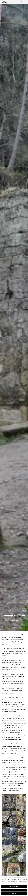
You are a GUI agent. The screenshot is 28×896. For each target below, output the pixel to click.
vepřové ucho (12, 711)
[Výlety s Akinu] (4, 1)
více (14, 882)
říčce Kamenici (13, 735)
